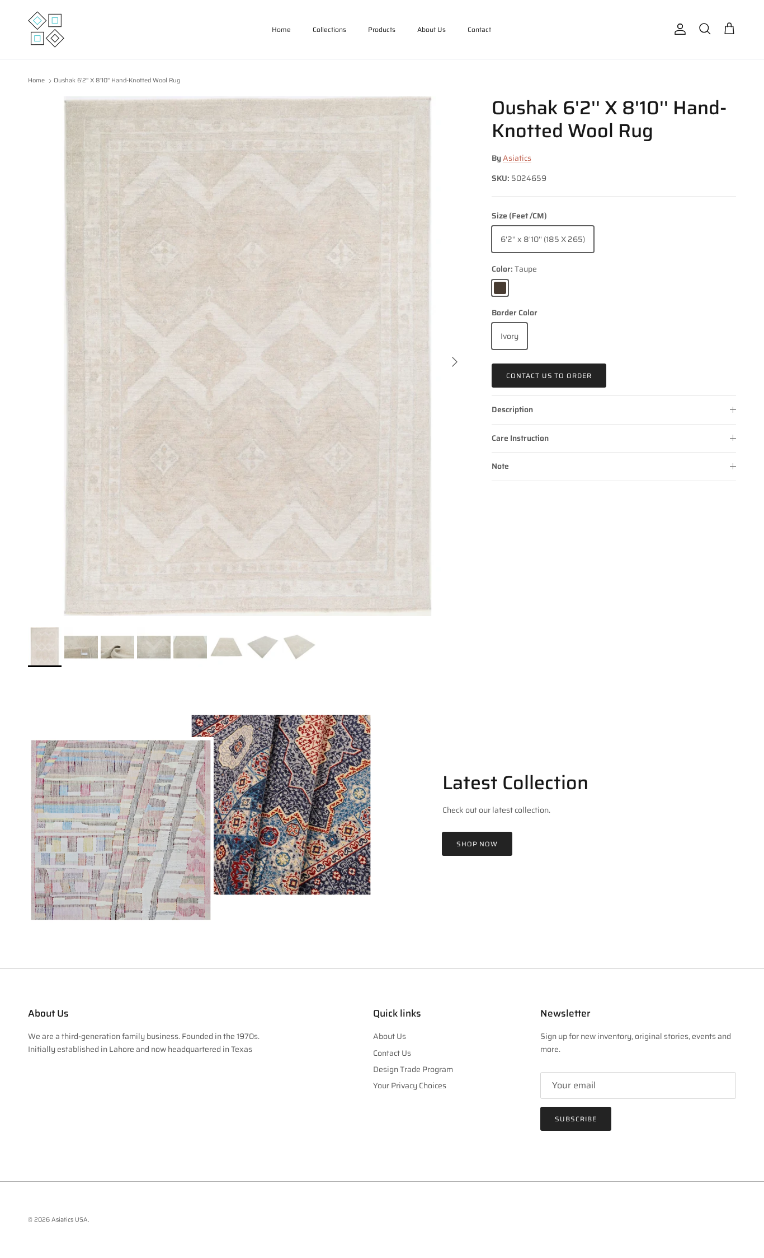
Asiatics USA (69, 1219)
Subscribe (576, 1118)
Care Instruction (520, 438)
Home (281, 29)
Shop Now (477, 843)
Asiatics (517, 158)
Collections (329, 29)
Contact (479, 29)
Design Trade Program (413, 1069)
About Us (431, 29)
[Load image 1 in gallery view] (247, 356)
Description (512, 409)
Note (500, 466)
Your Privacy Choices (409, 1085)
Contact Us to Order (549, 375)
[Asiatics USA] (46, 29)
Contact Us (392, 1053)
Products (381, 29)
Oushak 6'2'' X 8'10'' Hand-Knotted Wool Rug (117, 81)
